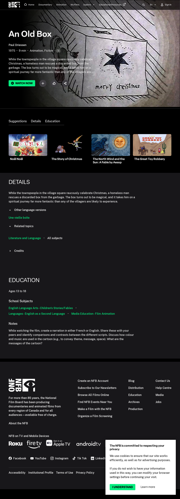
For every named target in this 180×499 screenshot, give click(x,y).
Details (36, 121)
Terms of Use (64, 472)
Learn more (148, 487)
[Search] (144, 5)
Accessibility (17, 472)
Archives (134, 402)
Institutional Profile (40, 472)
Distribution (135, 388)
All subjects (54, 238)
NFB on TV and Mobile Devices (29, 436)
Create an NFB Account (93, 381)
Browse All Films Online (93, 395)
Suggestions (18, 121)
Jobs (158, 402)
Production (135, 409)
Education (52, 121)
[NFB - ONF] (14, 5)
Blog (131, 381)
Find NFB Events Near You (95, 402)
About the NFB (18, 423)
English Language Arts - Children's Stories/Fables (41, 308)
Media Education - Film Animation (93, 313)
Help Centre (163, 388)
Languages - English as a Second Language (37, 313)
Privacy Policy (85, 472)
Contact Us (163, 381)
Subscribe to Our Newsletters (97, 388)
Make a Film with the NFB (94, 409)
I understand (122, 487)
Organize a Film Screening (95, 416)
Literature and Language (25, 238)
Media (160, 395)
